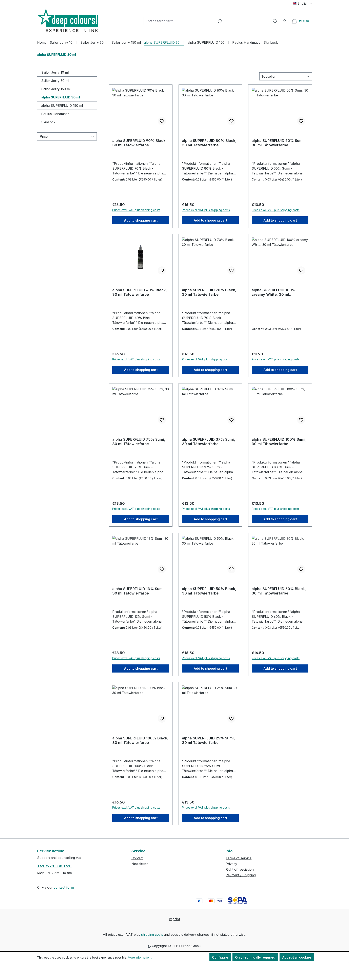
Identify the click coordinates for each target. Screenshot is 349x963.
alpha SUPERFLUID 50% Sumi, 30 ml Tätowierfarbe (278, 142)
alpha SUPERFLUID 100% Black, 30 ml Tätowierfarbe (140, 740)
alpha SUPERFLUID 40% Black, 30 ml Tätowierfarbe (139, 292)
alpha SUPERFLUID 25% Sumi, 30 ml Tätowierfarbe (208, 740)
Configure (220, 957)
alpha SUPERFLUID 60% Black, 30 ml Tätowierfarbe (279, 591)
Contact (137, 858)
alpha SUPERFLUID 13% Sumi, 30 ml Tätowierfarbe (138, 591)
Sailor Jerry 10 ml (55, 72)
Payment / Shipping (241, 875)
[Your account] (284, 21)
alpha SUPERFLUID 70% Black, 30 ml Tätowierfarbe (209, 292)
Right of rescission (240, 869)
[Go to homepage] (67, 20)
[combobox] (179, 21)
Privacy (231, 864)
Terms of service (238, 858)
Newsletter (139, 864)
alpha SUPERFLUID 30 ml (60, 97)
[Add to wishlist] (162, 121)
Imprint (174, 919)
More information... (140, 957)
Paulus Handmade (55, 114)
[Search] (219, 21)
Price (44, 136)
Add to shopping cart (141, 220)
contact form (64, 887)
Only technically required (255, 957)
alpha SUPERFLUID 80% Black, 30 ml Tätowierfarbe (209, 142)
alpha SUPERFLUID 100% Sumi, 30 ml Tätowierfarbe (279, 441)
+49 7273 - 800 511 (54, 866)
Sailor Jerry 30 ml (55, 81)
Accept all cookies (297, 957)
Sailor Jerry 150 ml (55, 89)
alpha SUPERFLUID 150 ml (62, 105)
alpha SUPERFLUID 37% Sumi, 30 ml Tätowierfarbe (208, 441)
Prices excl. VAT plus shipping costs (136, 210)
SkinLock (48, 122)
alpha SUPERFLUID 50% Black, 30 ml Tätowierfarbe (209, 591)
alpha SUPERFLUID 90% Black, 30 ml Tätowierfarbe (139, 142)
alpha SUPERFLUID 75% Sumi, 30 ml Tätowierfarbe (138, 441)
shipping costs (152, 934)
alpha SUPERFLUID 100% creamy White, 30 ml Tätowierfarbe (274, 292)
